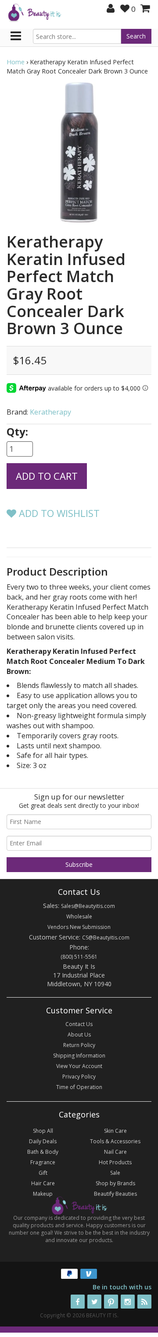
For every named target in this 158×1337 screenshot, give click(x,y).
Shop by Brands (115, 1183)
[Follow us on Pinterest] (111, 1302)
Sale (115, 1172)
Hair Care (43, 1183)
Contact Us (79, 1024)
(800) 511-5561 (79, 956)
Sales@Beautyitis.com (88, 906)
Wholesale (79, 916)
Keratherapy (50, 412)
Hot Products (115, 1162)
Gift (43, 1172)
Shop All (43, 1131)
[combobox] (77, 36)
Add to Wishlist (58, 513)
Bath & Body (42, 1151)
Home (16, 62)
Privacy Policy (79, 1076)
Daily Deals (43, 1141)
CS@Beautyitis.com (105, 937)
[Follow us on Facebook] (78, 1302)
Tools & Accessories (115, 1141)
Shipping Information (79, 1055)
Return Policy (79, 1045)
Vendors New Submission (79, 927)
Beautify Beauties (115, 1193)
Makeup (43, 1193)
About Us (79, 1034)
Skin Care (115, 1131)
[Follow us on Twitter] (94, 1302)
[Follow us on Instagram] (128, 1302)
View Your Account (79, 1066)
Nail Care (115, 1151)
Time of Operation (79, 1087)
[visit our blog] (144, 1302)
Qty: (17, 431)
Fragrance (42, 1162)
